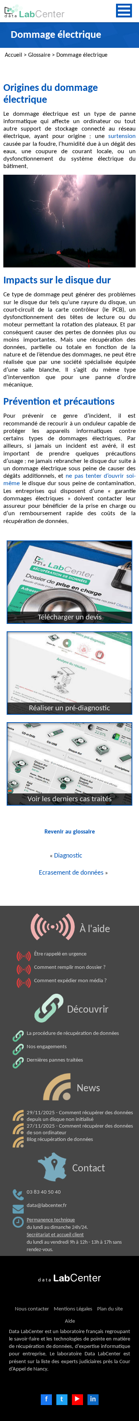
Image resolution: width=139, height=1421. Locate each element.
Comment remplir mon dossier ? (70, 967)
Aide (70, 1321)
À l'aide (95, 929)
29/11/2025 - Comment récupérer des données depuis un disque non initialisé (80, 1116)
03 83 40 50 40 (44, 1192)
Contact (88, 1169)
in (93, 1399)
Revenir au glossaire (69, 832)
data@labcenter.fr (47, 1205)
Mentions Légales (73, 1309)
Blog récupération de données (60, 1139)
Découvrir (87, 1010)
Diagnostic (68, 855)
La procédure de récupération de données (73, 1033)
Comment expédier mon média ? (70, 981)
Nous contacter (32, 1309)
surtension (122, 136)
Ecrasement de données (71, 872)
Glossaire (39, 55)
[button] (124, 10)
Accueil (13, 55)
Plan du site (110, 1309)
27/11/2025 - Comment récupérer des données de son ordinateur (80, 1130)
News (88, 1088)
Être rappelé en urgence (60, 954)
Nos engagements (47, 1047)
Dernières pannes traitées (55, 1060)
